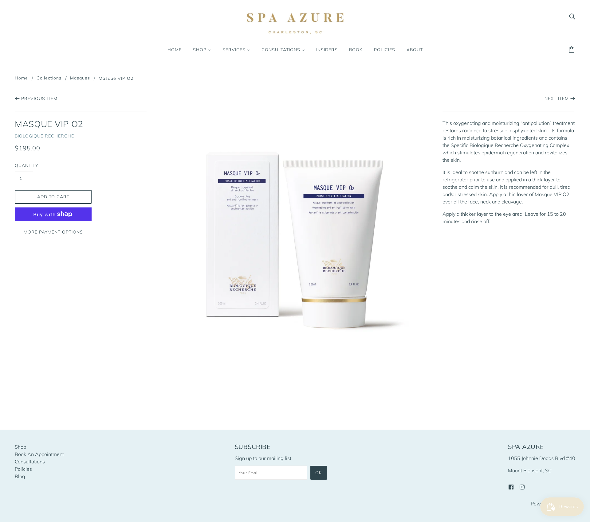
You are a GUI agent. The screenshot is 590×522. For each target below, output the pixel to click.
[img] (572, 16)
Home (21, 78)
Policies (23, 469)
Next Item (557, 98)
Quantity (24, 165)
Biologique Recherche (44, 136)
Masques (80, 78)
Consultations (30, 461)
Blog (20, 476)
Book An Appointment (39, 454)
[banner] (295, 23)
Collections (49, 78)
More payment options (53, 232)
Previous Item (39, 98)
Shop (20, 447)
